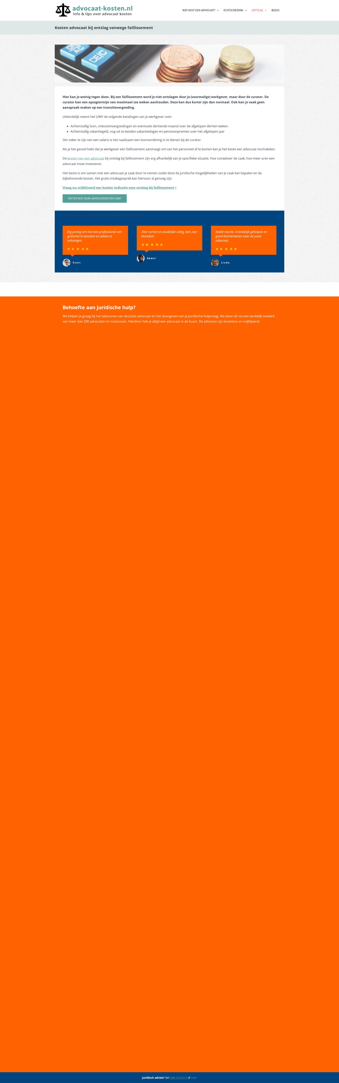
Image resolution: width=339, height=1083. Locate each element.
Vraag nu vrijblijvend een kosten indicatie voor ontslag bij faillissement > (120, 187)
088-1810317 (178, 1077)
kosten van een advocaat (85, 158)
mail (194, 1077)
